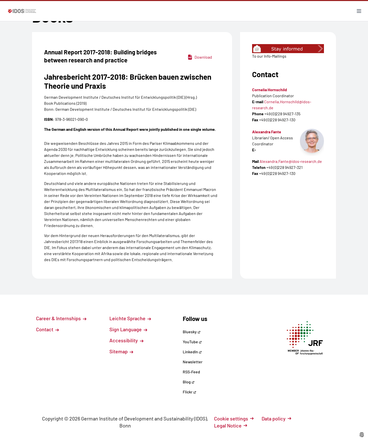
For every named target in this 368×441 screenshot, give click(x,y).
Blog (187, 381)
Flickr (188, 391)
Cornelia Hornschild (269, 89)
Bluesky (190, 331)
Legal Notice (228, 425)
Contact (45, 329)
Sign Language (126, 329)
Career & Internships (59, 318)
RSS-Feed (191, 371)
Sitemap (119, 351)
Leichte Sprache (127, 318)
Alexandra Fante (266, 131)
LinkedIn (191, 351)
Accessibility (124, 340)
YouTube (191, 341)
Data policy (274, 418)
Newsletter (193, 361)
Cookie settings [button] (231, 418)
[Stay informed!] (288, 48)
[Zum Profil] (312, 141)
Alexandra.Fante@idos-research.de (291, 161)
